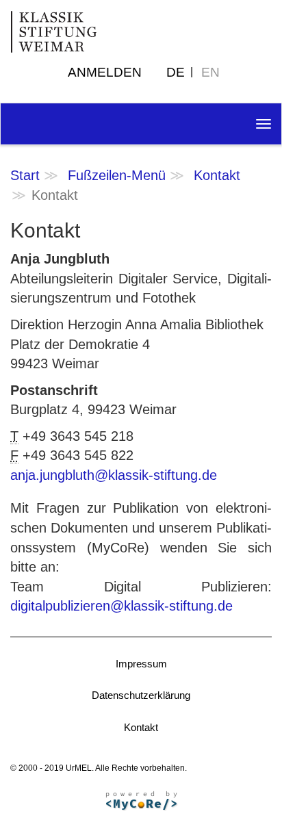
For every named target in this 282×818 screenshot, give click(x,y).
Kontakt (217, 175)
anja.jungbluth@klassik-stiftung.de (113, 475)
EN (210, 72)
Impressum (141, 663)
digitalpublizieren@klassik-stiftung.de (121, 605)
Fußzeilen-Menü (117, 175)
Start (25, 175)
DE (175, 72)
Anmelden (105, 72)
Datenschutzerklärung (141, 695)
